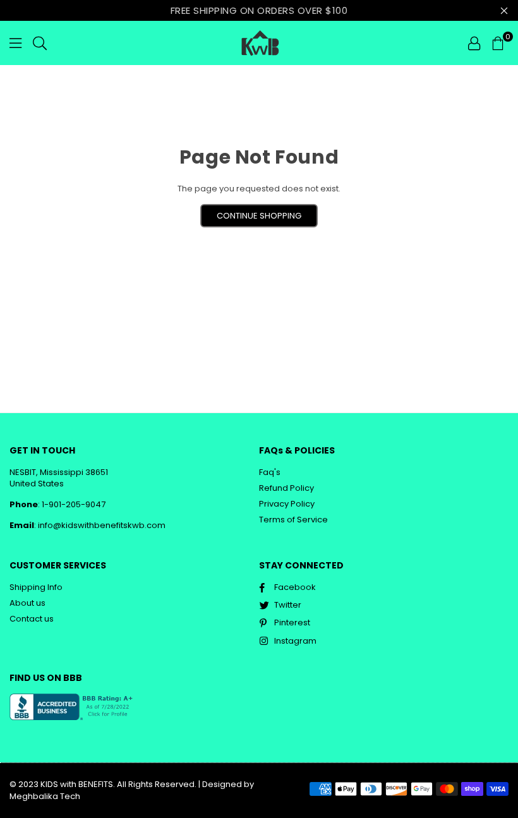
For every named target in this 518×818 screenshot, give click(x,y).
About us (27, 603)
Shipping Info (36, 587)
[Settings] (474, 42)
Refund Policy (286, 488)
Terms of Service (293, 520)
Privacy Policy (287, 504)
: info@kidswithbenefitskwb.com (100, 525)
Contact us (31, 619)
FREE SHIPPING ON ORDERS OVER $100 (259, 10)
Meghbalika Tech (44, 796)
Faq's (269, 472)
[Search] (39, 42)
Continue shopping (259, 216)
